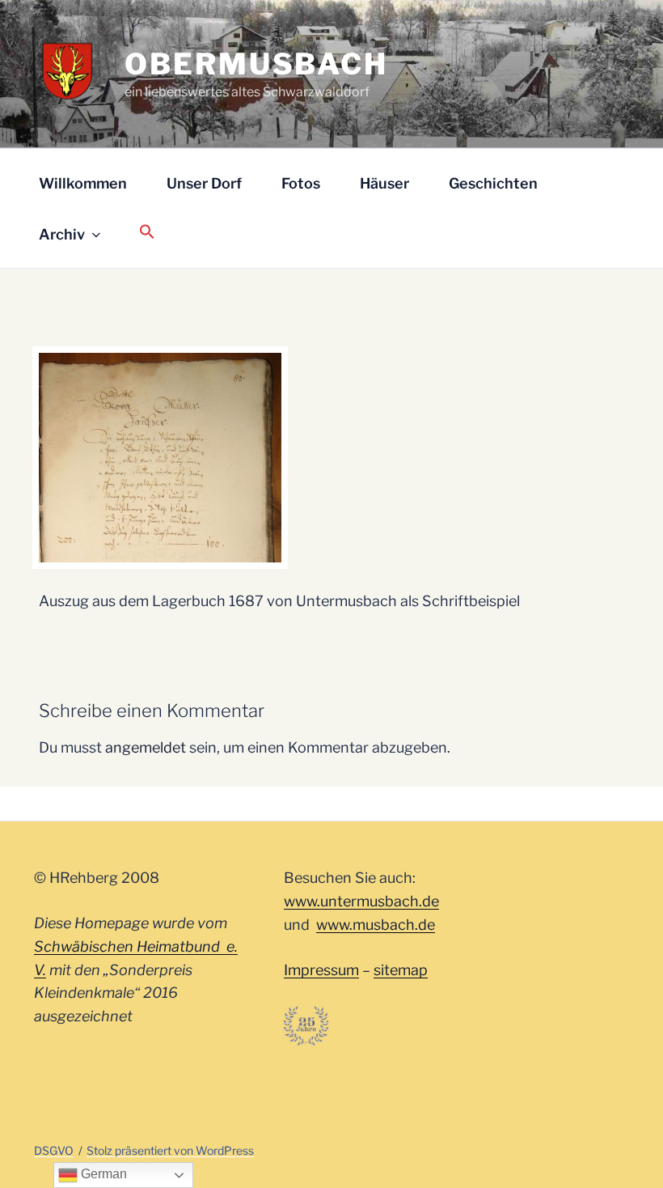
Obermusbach (256, 64)
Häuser (384, 183)
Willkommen (83, 183)
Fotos (300, 183)
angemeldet (145, 747)
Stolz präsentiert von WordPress (170, 1150)
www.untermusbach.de (361, 901)
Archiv (62, 234)
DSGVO (54, 1150)
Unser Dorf (204, 183)
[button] (146, 233)
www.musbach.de (375, 924)
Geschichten (493, 183)
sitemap (401, 969)
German (102, 1174)
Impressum (321, 969)
